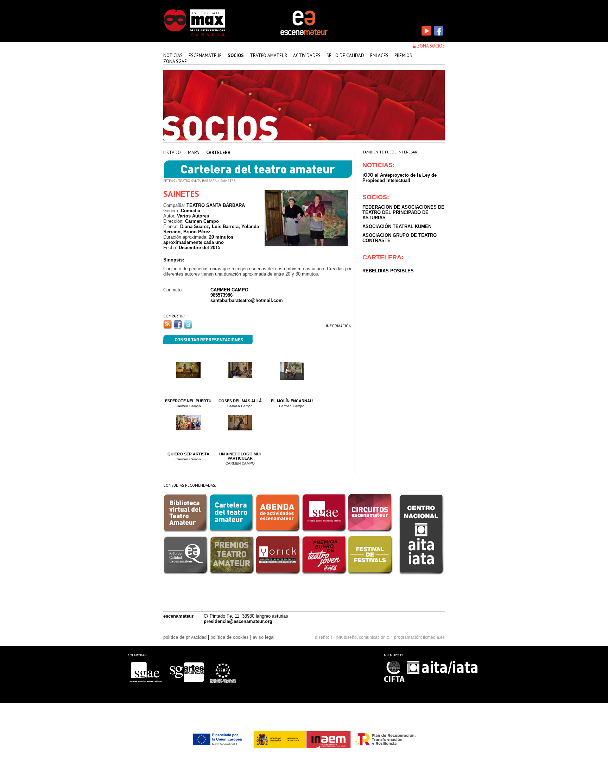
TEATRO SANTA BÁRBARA (197, 180)
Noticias (173, 55)
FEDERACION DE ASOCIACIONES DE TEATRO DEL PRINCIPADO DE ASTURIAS (403, 212)
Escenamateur (205, 55)
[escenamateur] (304, 34)
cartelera (218, 153)
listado (172, 153)
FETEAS (169, 180)
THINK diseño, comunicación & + (361, 637)
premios (403, 55)
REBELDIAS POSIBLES (388, 270)
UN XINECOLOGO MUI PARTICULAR (240, 456)
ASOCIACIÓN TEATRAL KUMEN (396, 226)
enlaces (379, 55)
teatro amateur (268, 55)
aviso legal (263, 637)
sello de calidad (345, 55)
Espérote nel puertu (188, 401)
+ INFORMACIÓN (337, 325)
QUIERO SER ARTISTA (188, 454)
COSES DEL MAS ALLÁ (240, 401)
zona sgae (175, 61)
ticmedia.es (434, 637)
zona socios (431, 46)
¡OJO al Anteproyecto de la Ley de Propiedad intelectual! (399, 177)
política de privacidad (185, 637)
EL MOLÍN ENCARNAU (292, 401)
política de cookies (229, 637)
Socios (236, 55)
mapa (193, 153)
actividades (307, 55)
